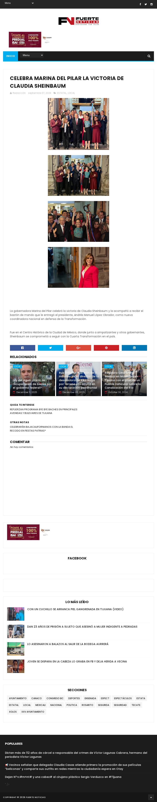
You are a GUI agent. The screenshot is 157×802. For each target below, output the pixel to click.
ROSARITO (87, 705)
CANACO (36, 698)
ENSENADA (90, 698)
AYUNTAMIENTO (18, 698)
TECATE (136, 705)
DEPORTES (74, 698)
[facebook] (140, 4)
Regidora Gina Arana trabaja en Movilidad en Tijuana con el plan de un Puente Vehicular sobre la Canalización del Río (123, 380)
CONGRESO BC (55, 698)
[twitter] (145, 4)
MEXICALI (40, 705)
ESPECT (105, 698)
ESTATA (141, 698)
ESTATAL (61, 93)
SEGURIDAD (120, 705)
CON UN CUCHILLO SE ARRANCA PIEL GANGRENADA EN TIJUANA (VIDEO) (75, 609)
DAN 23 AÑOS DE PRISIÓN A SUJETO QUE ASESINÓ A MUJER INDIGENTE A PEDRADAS (82, 627)
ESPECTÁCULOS (123, 698)
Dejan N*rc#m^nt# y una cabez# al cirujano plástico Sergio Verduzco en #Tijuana (63, 777)
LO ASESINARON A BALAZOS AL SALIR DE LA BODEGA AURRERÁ (67, 644)
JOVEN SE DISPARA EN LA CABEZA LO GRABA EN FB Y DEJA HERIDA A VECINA (77, 661)
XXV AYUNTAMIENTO (32, 711)
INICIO (10, 56)
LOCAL (71, 93)
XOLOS (13, 711)
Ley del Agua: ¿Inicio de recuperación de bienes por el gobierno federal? (32, 384)
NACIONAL (56, 705)
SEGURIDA (103, 705)
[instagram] (151, 4)
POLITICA (72, 705)
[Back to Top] (151, 797)
